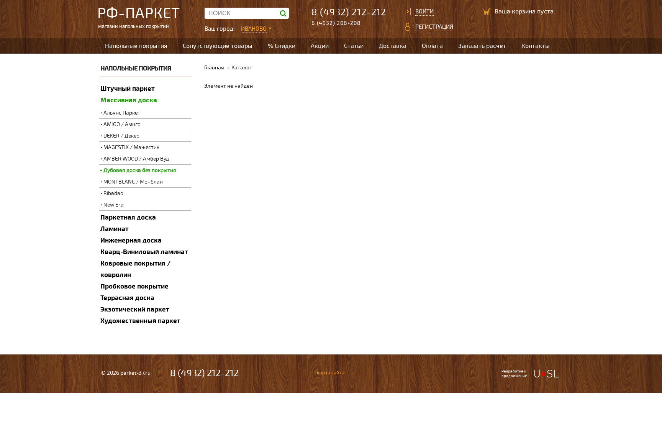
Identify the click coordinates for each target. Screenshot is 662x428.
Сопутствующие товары (217, 46)
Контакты (535, 46)
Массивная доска (128, 100)
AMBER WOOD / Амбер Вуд (136, 159)
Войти (424, 11)
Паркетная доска (128, 217)
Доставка (392, 46)
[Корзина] (487, 11)
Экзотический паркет (134, 309)
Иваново (254, 28)
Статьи (354, 46)
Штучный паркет (127, 89)
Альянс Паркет (121, 113)
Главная (214, 67)
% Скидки (281, 46)
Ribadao (113, 193)
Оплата (432, 46)
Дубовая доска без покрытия (139, 170)
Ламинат (114, 229)
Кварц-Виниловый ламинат (144, 252)
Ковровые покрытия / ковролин (135, 269)
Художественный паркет (140, 321)
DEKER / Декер (121, 136)
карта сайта (330, 373)
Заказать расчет (482, 46)
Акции (320, 46)
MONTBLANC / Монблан (133, 182)
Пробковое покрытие (134, 286)
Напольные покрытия (136, 46)
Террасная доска (127, 298)
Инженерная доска (131, 240)
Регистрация (434, 26)
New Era (113, 205)
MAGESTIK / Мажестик (131, 147)
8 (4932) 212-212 (348, 12)
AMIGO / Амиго (122, 124)
